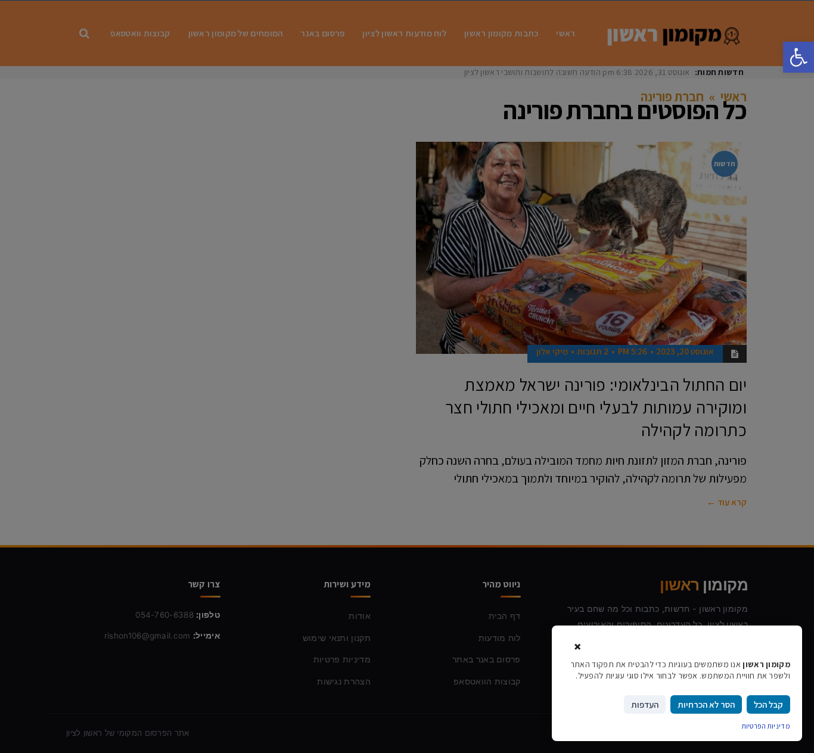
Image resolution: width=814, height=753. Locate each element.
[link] (798, 57)
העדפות (644, 704)
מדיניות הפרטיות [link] (766, 725)
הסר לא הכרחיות (706, 704)
